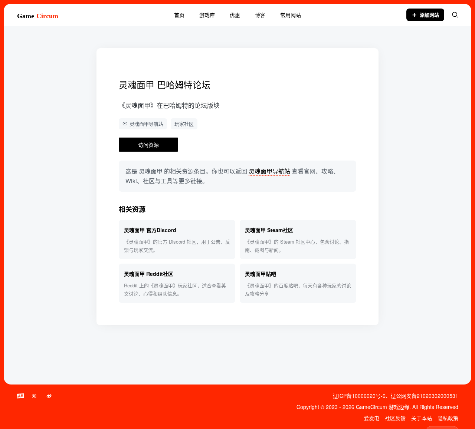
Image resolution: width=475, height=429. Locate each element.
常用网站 (290, 15)
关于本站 (421, 418)
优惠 (235, 15)
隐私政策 (448, 418)
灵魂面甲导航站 (146, 123)
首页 (179, 15)
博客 (260, 15)
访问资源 (148, 144)
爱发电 (371, 418)
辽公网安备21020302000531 (424, 395)
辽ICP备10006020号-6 (359, 395)
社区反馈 (395, 418)
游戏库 (207, 15)
